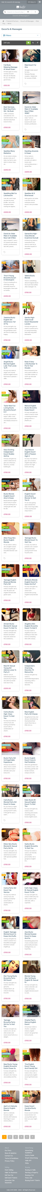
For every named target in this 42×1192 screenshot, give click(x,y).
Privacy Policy (9, 1161)
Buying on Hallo (30, 1170)
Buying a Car (29, 1175)
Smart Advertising (31, 1158)
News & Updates (10, 1153)
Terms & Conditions (11, 1158)
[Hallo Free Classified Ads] (21, 7)
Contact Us (9, 1156)
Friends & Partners (12, 21)
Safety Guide (29, 1155)
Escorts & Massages (27, 21)
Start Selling (9, 1170)
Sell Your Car (9, 1175)
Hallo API (28, 1160)
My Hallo (31, 2)
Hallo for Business (11, 1172)
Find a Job (28, 1178)
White (9, 23)
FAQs (27, 1163)
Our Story (8, 1150)
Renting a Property (31, 1172)
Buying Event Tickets (32, 1180)
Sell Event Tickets (11, 1178)
